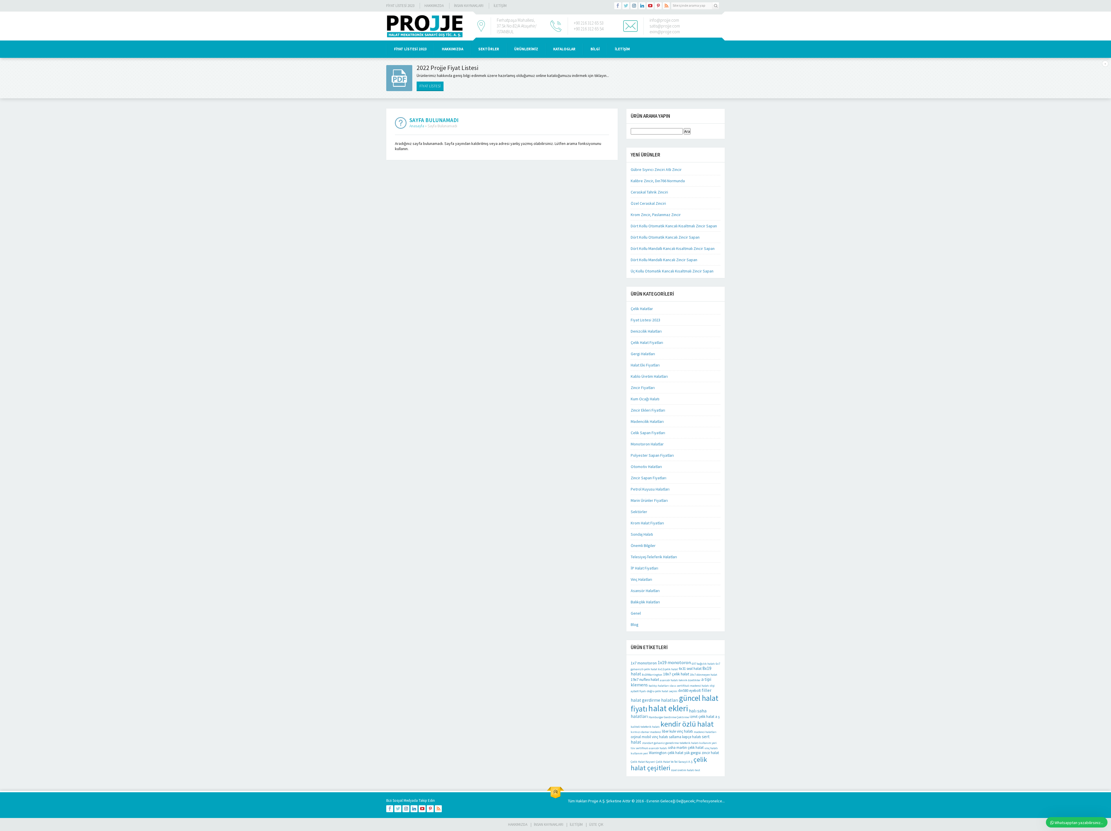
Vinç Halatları (641, 579)
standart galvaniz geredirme (660, 743)
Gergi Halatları (643, 353)
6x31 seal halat (690, 668)
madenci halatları (705, 732)
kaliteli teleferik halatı (645, 727)
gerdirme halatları (660, 700)
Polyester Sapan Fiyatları (652, 455)
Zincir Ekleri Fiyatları (648, 410)
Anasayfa (416, 125)
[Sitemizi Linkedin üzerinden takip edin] (642, 5)
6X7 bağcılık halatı (703, 664)
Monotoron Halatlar (647, 444)
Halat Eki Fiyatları (645, 365)
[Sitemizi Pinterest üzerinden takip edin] (658, 5)
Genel (636, 613)
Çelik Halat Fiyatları (647, 342)
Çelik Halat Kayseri (643, 762)
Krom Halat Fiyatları (647, 523)
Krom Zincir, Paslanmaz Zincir (656, 214)
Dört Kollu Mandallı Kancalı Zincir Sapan (664, 259)
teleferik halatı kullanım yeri (698, 743)
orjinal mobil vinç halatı (649, 736)
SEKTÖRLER (488, 49)
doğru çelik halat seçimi (662, 691)
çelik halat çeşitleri (669, 763)
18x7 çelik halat (676, 674)
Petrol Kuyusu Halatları (650, 489)
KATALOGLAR (564, 49)
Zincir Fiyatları (643, 387)
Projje (593, 801)
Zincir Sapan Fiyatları (648, 477)
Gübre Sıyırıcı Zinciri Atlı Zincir (656, 169)
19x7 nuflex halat (645, 679)
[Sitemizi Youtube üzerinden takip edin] (650, 5)
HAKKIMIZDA (452, 49)
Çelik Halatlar (642, 308)
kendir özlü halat (687, 724)
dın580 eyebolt (689, 690)
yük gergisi (692, 752)
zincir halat (710, 752)
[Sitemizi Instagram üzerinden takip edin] (633, 5)
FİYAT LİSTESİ (430, 86)
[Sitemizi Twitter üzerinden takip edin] (625, 5)
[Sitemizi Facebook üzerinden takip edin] (617, 5)
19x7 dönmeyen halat (703, 675)
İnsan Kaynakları (468, 5)
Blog (635, 624)
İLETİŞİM (500, 5)
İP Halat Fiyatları (644, 568)
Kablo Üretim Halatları (649, 376)
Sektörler (639, 511)
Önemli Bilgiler (643, 545)
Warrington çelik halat (666, 752)
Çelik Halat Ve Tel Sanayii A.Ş (674, 762)
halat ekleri (668, 708)
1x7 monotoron (644, 663)
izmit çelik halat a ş (705, 716)
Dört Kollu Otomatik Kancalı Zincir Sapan (665, 237)
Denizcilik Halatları (646, 331)
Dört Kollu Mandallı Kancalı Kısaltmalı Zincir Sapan (673, 248)
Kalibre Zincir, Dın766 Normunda (658, 180)
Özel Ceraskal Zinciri (648, 203)
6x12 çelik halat (668, 669)
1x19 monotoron (674, 662)
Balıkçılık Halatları (645, 602)
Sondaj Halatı (642, 534)
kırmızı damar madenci (646, 732)
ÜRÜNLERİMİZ (526, 49)
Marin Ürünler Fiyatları (649, 500)
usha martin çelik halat (686, 747)
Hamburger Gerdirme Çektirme (669, 717)
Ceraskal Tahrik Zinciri (649, 192)
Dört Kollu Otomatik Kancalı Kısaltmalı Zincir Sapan (674, 226)
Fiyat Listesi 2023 (400, 5)
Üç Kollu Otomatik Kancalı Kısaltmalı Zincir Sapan (672, 271)
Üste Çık (596, 824)
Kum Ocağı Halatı (645, 398)
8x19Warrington (652, 675)
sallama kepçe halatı (685, 736)
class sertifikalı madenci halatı (689, 686)
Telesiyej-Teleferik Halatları (654, 556)
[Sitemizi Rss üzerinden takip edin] (666, 5)
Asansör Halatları (645, 590)
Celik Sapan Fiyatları (648, 432)
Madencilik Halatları (647, 421)
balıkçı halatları (659, 686)
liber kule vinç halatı (677, 731)
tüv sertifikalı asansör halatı (649, 748)
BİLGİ (595, 49)
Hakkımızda (434, 5)
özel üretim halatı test (685, 770)
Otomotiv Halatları (646, 466)
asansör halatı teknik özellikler (680, 680)
